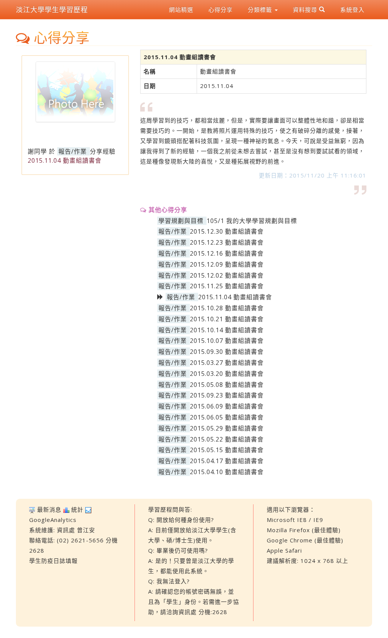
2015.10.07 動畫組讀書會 (227, 340)
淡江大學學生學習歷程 (52, 9)
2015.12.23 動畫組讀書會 (227, 242)
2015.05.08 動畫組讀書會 (227, 384)
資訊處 (66, 530)
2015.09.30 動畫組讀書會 (227, 351)
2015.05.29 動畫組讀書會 (227, 428)
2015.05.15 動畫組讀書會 (227, 450)
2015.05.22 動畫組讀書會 (227, 439)
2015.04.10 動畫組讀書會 (227, 472)
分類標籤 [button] (261, 9)
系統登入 (352, 9)
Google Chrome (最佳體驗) (305, 540)
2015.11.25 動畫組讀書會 (227, 286)
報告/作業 (72, 151)
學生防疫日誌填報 (53, 560)
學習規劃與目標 (180, 221)
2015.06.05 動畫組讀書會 (227, 417)
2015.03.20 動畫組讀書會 (227, 373)
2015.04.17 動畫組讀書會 (227, 461)
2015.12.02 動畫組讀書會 (227, 275)
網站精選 (181, 9)
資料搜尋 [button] (306, 9)
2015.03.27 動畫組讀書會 (227, 362)
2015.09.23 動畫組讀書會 (227, 395)
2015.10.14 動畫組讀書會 (227, 330)
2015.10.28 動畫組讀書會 (227, 308)
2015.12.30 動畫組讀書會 (227, 231)
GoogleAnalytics (53, 519)
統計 (77, 509)
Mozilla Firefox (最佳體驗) (304, 530)
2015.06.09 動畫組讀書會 (227, 406)
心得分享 (220, 9)
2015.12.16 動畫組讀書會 (227, 253)
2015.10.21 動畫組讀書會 (227, 319)
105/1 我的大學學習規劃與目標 (252, 221)
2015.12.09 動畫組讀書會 (227, 264)
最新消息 (49, 509)
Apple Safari (284, 550)
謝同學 (37, 151)
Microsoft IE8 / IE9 (295, 519)
